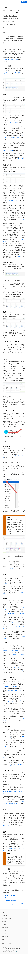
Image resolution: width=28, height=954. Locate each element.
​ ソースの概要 (21, 219)
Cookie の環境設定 (19, 948)
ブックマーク (7, 24)
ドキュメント (6, 10)
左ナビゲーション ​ (10, 884)
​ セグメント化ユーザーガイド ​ (13, 623)
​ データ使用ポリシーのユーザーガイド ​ (12, 650)
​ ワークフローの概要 (10, 568)
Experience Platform (15, 10)
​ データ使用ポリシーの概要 (17, 654)
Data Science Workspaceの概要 (14, 690)
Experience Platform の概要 (11, 13)
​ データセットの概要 (12, 122)
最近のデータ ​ (21, 72)
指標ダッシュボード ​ (11, 72)
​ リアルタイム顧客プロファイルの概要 (14, 613)
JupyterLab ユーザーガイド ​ (11, 686)
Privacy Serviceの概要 (18, 671)
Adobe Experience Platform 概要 (12, 900)
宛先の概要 (20, 159)
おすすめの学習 (8, 73)
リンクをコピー (15, 24)
